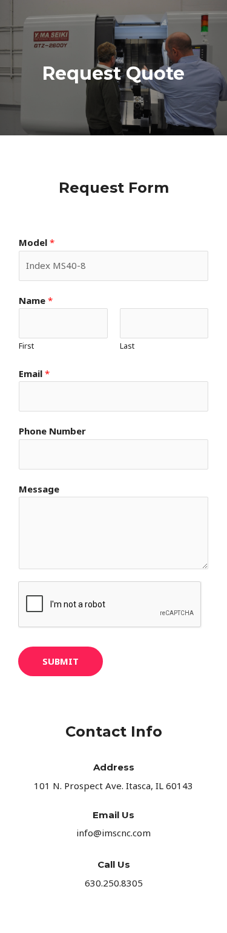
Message (39, 489)
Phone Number (52, 431)
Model (36, 242)
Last (127, 345)
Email (34, 373)
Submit (60, 661)
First (26, 345)
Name (36, 300)
